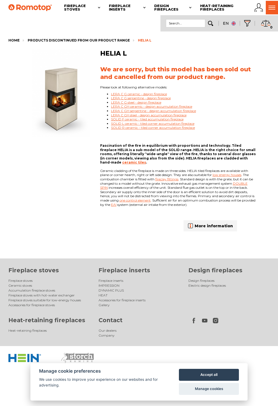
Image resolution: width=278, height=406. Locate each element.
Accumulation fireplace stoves (31, 290)
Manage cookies (209, 388)
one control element (135, 200)
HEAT (103, 295)
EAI (113, 205)
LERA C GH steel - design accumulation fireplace (149, 115)
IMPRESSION (109, 285)
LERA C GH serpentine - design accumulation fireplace (153, 111)
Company (107, 335)
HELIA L (144, 40)
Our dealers (107, 330)
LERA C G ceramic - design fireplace (139, 94)
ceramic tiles (134, 162)
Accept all (208, 374)
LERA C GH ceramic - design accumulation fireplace (151, 106)
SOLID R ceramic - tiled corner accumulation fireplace (153, 128)
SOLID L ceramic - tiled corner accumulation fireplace (152, 124)
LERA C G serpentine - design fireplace (141, 98)
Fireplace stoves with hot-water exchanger (41, 295)
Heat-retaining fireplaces (46, 320)
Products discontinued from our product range (79, 40)
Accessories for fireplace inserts (122, 300)
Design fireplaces (215, 270)
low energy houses (227, 175)
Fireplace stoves (33, 270)
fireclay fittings (166, 179)
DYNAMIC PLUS (111, 290)
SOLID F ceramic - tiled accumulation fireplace (147, 119)
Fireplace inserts (124, 270)
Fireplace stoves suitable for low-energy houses (44, 300)
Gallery (104, 305)
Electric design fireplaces (207, 285)
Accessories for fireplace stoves (31, 305)
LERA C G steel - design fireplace (136, 102)
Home (14, 40)
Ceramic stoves (20, 285)
